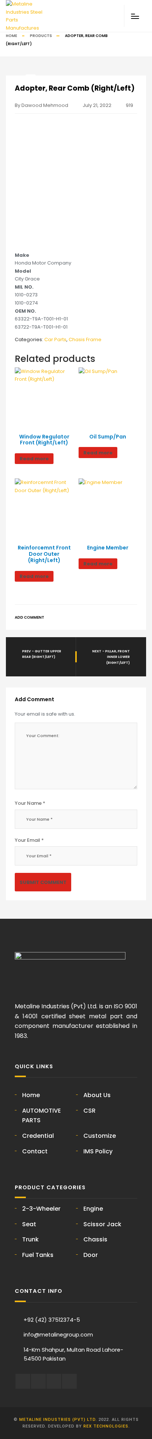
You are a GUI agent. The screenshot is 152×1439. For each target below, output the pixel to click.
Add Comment (30, 617)
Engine (93, 1208)
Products (41, 35)
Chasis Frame (85, 339)
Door (90, 1255)
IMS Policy (98, 1151)
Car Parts (55, 339)
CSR (89, 1110)
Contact (35, 1151)
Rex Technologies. (106, 1426)
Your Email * (29, 840)
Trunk (30, 1239)
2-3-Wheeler (41, 1208)
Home (11, 35)
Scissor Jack (102, 1224)
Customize (99, 1136)
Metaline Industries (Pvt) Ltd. (58, 1419)
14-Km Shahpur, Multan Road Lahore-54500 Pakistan (73, 1354)
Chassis (95, 1239)
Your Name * (30, 803)
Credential (38, 1136)
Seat (29, 1224)
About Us (97, 1095)
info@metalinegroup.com (58, 1334)
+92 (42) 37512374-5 (52, 1320)
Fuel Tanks (37, 1255)
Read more (34, 458)
